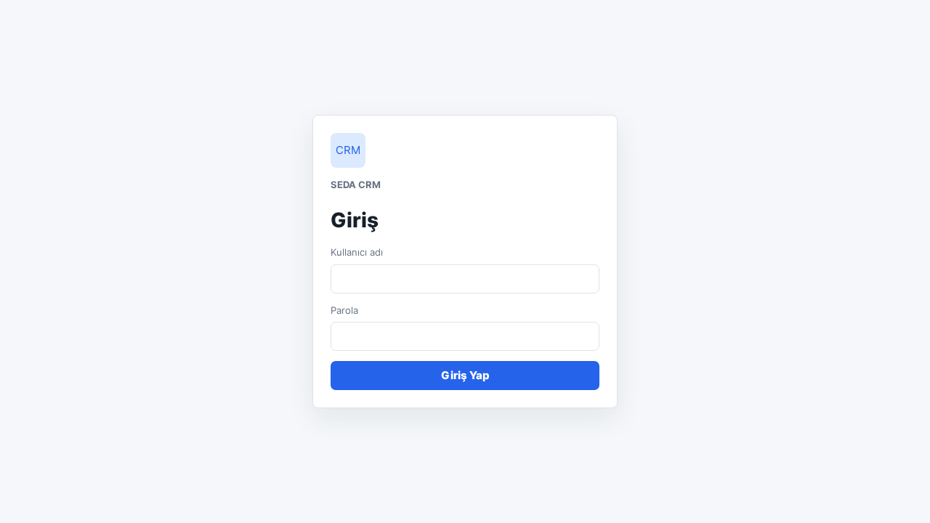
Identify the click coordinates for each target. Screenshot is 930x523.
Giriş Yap (465, 375)
